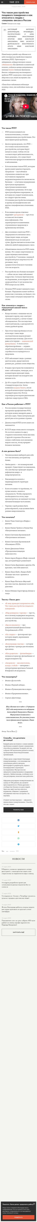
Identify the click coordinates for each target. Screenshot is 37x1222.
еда (7, 851)
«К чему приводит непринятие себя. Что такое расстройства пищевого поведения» (20, 606)
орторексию (19, 215)
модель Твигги (20, 388)
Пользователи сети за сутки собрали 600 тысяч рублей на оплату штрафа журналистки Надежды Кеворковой (18, 922)
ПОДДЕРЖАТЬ (18, 1217)
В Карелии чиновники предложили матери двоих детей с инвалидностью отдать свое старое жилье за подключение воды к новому (18, 871)
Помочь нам (30, 2)
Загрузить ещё (18, 932)
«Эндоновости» (7, 64)
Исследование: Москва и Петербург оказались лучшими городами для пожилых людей (18, 897)
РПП (17, 851)
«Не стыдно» (10, 634)
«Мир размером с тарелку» (16, 613)
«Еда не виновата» (12, 625)
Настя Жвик (11, 731)
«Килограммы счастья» (14, 644)
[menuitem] (2, 2)
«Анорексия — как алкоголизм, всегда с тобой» (17, 664)
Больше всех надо (14, 23)
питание (12, 851)
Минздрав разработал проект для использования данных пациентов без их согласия (16, 884)
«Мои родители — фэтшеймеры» (18, 653)
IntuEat (11, 70)
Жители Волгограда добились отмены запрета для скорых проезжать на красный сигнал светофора (18, 909)
